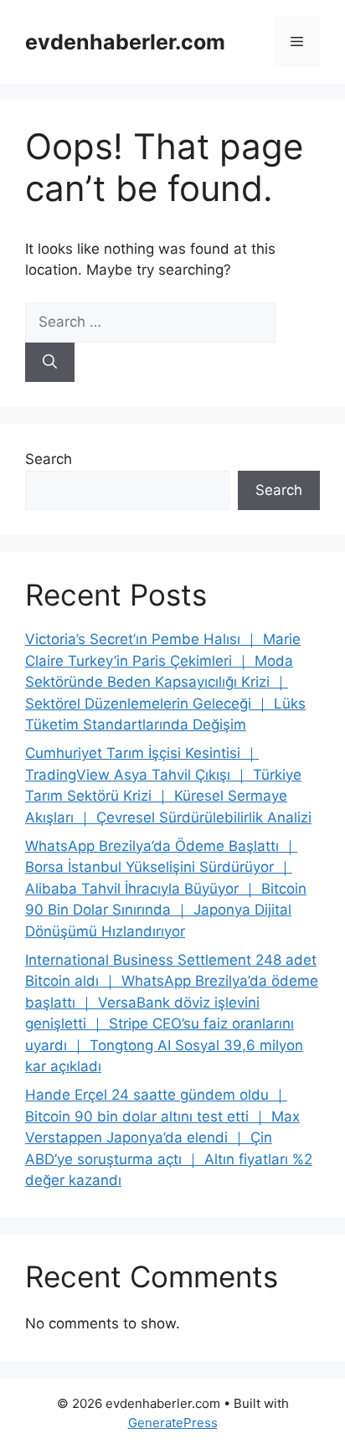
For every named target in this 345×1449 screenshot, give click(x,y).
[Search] (50, 363)
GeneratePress (173, 1423)
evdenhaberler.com (125, 41)
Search (48, 459)
